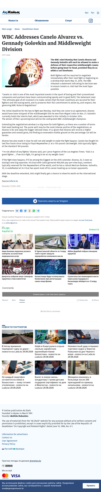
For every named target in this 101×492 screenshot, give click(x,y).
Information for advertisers (15, 434)
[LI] (8, 455)
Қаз (86, 12)
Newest (5, 300)
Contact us (7, 437)
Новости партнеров (14, 327)
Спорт (68, 20)
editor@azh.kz (11, 223)
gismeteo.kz (35, 461)
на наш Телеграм (85, 220)
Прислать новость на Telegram (53, 201)
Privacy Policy (8, 444)
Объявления (42, 20)
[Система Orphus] (7, 465)
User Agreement (9, 441)
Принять (91, 485)
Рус (92, 12)
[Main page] (11, 12)
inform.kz (13, 181)
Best (14, 300)
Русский (9, 449)
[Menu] (98, 12)
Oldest (22, 300)
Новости (13, 20)
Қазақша (20, 449)
